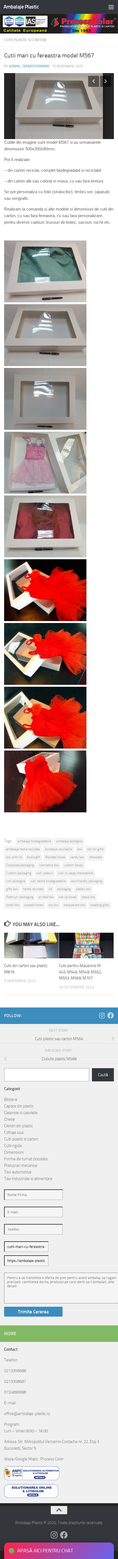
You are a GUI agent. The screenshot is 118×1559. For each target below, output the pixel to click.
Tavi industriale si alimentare (28, 1178)
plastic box (83, 889)
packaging (64, 889)
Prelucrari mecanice (20, 1165)
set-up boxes (68, 897)
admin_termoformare (29, 66)
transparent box (74, 905)
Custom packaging (18, 873)
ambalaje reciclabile (58, 849)
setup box (88, 897)
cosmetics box (49, 865)
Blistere (10, 1099)
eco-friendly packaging (86, 881)
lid (50, 889)
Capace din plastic (19, 1106)
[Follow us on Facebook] (110, 1015)
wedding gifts (99, 905)
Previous (93, 81)
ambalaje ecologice (69, 841)
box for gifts (95, 849)
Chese (9, 1119)
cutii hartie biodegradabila (48, 881)
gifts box (12, 889)
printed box (46, 897)
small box (12, 905)
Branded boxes (55, 857)
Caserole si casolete (21, 1112)
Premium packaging (19, 897)
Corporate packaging (20, 865)
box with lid (14, 857)
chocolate (95, 857)
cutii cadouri (44, 873)
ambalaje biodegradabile (34, 841)
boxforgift (33, 857)
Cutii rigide (13, 1145)
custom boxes (73, 865)
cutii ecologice (15, 881)
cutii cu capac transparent (75, 873)
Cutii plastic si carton (25, 40)
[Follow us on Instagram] (102, 1015)
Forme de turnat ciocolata (25, 1158)
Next (105, 81)
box (79, 849)
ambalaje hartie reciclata (23, 849)
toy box (53, 905)
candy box (77, 857)
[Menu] (111, 7)
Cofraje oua (13, 1132)
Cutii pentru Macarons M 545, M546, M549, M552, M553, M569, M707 (80, 972)
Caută (103, 1074)
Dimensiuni (14, 1152)
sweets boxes (33, 905)
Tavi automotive (18, 1172)
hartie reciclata (33, 889)
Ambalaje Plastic (21, 7)
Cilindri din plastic (18, 1125)
